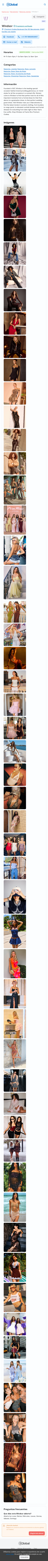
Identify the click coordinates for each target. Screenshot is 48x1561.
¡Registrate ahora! (36, 1533)
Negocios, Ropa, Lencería (26, 69)
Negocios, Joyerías (10, 69)
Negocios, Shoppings (11, 76)
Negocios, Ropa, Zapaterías (29, 76)
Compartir (40, 17)
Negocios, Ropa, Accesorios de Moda (17, 74)
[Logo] (11, 4)
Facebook (10, 37)
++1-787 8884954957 (29, 37)
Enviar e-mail (12, 42)
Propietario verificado (24, 26)
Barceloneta (14, 12)
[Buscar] (45, 4)
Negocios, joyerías (25, 12)
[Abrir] (3, 4)
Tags (35, 1548)
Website (27, 42)
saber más (10, 1554)
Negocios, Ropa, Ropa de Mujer (15, 71)
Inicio (13, 1548)
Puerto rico (5, 12)
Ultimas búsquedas (24, 1548)
